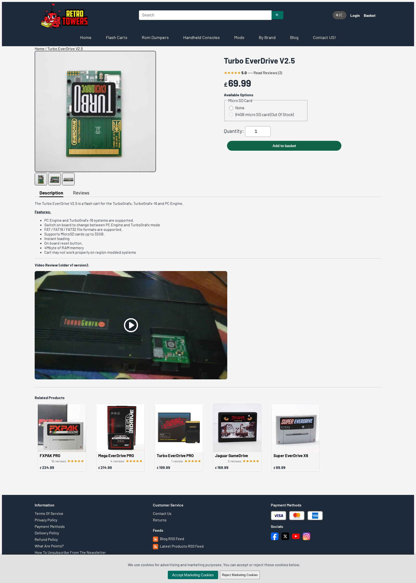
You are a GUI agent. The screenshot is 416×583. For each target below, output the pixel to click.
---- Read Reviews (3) (253, 72)
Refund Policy (46, 539)
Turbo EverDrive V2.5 (65, 48)
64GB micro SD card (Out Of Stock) (264, 114)
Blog (294, 37)
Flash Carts (116, 37)
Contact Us (162, 513)
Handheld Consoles (201, 37)
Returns (160, 520)
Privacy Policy (46, 520)
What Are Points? (49, 546)
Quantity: (234, 131)
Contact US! (324, 37)
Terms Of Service (49, 513)
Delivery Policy (47, 533)
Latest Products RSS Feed (181, 546)
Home (85, 37)
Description (51, 192)
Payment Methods (50, 526)
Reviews (81, 192)
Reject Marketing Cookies (240, 575)
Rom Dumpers (155, 37)
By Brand (267, 37)
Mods (239, 37)
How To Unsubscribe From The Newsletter (70, 552)
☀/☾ (339, 15)
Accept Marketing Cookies (193, 575)
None (239, 107)
